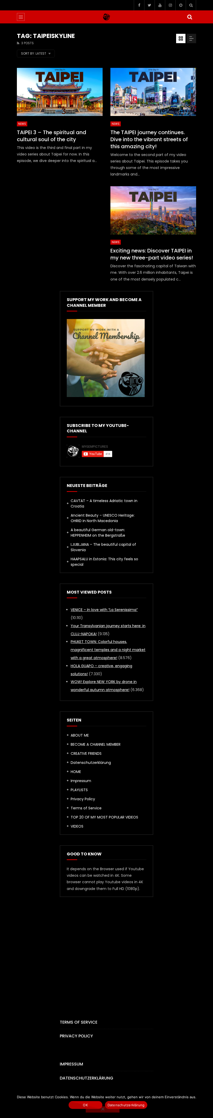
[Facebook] (139, 5)
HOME (76, 771)
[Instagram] (170, 5)
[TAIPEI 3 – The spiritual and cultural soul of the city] (60, 92)
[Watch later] (180, 5)
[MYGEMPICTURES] (106, 17)
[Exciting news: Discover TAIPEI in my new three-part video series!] (153, 210)
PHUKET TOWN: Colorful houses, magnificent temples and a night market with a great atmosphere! (108, 649)
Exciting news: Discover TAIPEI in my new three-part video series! (151, 254)
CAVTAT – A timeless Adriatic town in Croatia (104, 503)
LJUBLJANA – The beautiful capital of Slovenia (103, 547)
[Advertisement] (60, 218)
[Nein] (102, 1109)
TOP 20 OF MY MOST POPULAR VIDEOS (104, 817)
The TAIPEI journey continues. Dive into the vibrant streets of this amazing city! (149, 139)
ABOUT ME (80, 735)
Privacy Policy (83, 799)
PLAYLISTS (79, 789)
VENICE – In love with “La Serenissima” (104, 609)
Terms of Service (86, 808)
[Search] (191, 5)
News (22, 124)
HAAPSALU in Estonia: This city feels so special (104, 561)
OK (85, 1105)
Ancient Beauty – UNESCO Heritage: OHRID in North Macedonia (103, 518)
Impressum (81, 780)
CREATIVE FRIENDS (86, 753)
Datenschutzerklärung (91, 762)
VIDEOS (77, 826)
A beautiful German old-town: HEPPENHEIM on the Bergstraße (98, 532)
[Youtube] (160, 5)
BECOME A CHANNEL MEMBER (96, 744)
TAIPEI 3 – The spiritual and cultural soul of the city (51, 136)
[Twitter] (149, 5)
